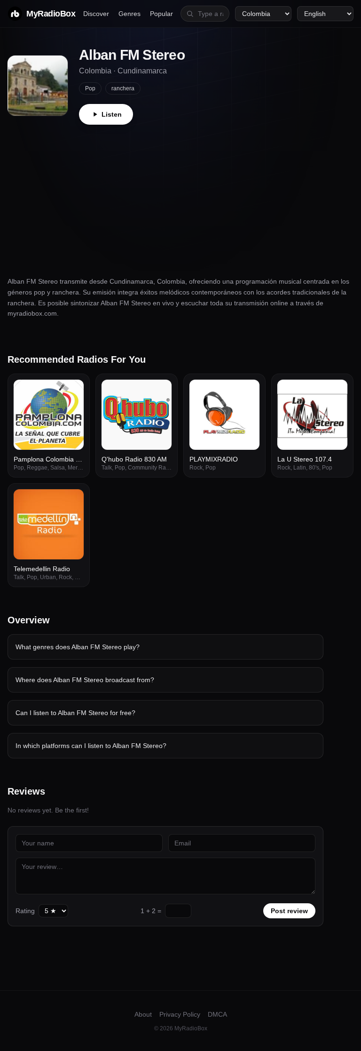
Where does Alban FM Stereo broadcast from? (85, 680)
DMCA (217, 1014)
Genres (129, 13)
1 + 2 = (151, 911)
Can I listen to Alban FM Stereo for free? (75, 713)
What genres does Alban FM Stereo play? (78, 647)
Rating (25, 911)
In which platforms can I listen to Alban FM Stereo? (91, 745)
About (143, 1014)
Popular (161, 13)
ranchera (122, 88)
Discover (96, 13)
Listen (112, 114)
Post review (289, 911)
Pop (90, 88)
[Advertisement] (180, 195)
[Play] (71, 391)
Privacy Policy (179, 1014)
